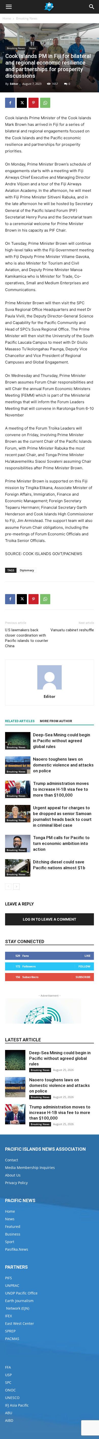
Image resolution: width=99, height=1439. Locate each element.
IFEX (8, 1315)
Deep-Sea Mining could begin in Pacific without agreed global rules (61, 740)
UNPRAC (12, 1285)
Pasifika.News (16, 1249)
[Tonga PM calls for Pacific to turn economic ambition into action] (17, 843)
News (32, 48)
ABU (8, 1412)
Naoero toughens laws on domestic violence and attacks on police (63, 765)
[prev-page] (8, 886)
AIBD (9, 1420)
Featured (12, 1226)
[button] (9, 7)
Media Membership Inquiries (30, 1167)
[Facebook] (10, 103)
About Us (13, 1175)
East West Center (19, 1323)
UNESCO (12, 1397)
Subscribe (83, 977)
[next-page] (16, 886)
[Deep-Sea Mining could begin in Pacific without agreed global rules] (17, 740)
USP (8, 1374)
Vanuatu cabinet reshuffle (72, 630)
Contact (11, 1160)
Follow (84, 966)
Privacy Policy (16, 1182)
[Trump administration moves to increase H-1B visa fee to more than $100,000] (17, 789)
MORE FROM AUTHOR (56, 721)
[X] (22, 103)
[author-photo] (49, 689)
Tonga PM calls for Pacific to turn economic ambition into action (61, 843)
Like (87, 956)
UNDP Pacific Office (21, 1293)
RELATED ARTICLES (20, 721)
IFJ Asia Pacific (17, 1405)
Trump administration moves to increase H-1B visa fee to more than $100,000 (61, 789)
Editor (14, 84)
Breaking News (26, 18)
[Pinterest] (33, 103)
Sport (9, 1241)
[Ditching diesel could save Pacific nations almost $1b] (17, 868)
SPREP (10, 1331)
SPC (8, 1382)
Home (7, 18)
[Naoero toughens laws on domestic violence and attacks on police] (17, 765)
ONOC (10, 1390)
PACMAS (12, 1338)
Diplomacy (27, 570)
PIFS (8, 1277)
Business (12, 1234)
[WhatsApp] (45, 103)
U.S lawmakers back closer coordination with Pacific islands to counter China (26, 638)
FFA (8, 1367)
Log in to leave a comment (49, 919)
